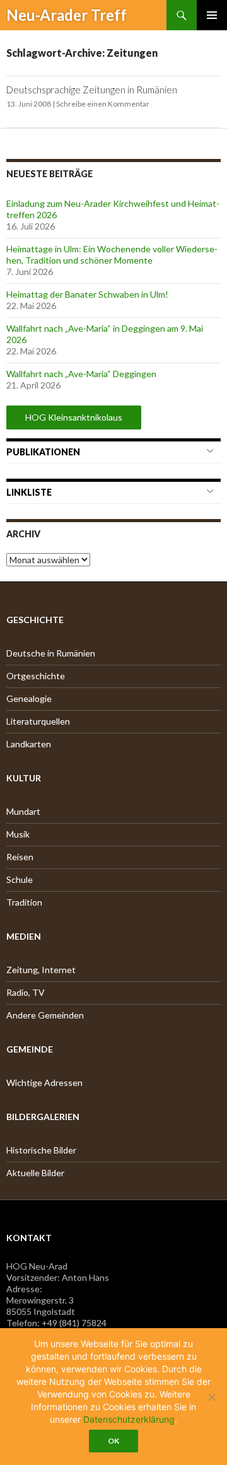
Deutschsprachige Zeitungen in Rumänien (91, 89)
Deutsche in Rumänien (50, 653)
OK (113, 1440)
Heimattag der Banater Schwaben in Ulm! (87, 294)
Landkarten (28, 743)
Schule (19, 879)
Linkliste (29, 492)
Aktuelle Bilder (35, 1172)
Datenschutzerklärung (129, 1419)
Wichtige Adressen (44, 1082)
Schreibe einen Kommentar (102, 103)
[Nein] (211, 1397)
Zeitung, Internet (41, 969)
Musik (18, 834)
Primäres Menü (212, 15)
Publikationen (43, 452)
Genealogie (29, 698)
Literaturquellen (38, 721)
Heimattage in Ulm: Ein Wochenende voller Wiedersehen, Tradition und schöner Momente (112, 254)
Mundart (23, 811)
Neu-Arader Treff (66, 15)
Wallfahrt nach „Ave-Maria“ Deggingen (81, 373)
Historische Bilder (41, 1150)
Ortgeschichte (35, 675)
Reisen (19, 856)
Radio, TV (25, 992)
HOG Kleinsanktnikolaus (73, 417)
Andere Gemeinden (45, 1015)
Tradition (24, 902)
